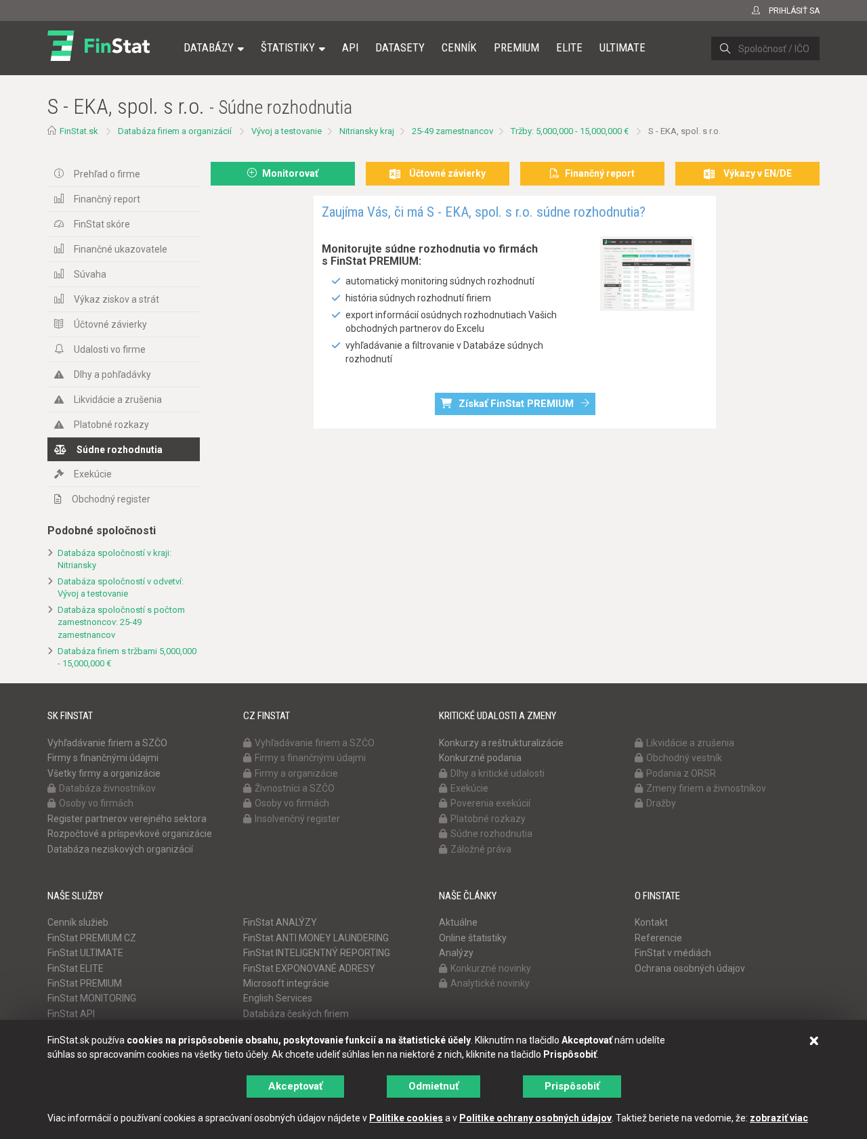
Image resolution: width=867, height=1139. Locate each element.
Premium (516, 47)
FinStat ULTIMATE (85, 952)
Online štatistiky (473, 937)
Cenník (459, 47)
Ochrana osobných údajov (690, 968)
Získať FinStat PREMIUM (516, 403)
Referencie (658, 937)
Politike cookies (406, 1118)
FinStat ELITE (75, 968)
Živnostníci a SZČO (295, 788)
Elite (569, 47)
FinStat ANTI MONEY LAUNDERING (316, 937)
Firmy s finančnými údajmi (102, 757)
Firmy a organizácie (296, 773)
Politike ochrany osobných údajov (535, 1118)
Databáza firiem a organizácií (175, 131)
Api (350, 47)
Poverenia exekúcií (490, 803)
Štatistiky (288, 47)
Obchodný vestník (684, 757)
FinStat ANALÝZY (280, 922)
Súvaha (90, 274)
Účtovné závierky (110, 324)
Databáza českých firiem (296, 1013)
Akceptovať (295, 1086)
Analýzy (456, 952)
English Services (277, 998)
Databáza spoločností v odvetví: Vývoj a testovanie (121, 587)
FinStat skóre (102, 224)
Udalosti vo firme (110, 349)
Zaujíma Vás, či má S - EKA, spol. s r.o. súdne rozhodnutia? (484, 212)
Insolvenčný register (297, 818)
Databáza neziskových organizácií (120, 849)
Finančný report (107, 199)
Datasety (400, 47)
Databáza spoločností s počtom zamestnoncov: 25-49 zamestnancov (121, 622)
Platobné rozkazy (111, 424)
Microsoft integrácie (286, 983)
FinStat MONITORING (91, 998)
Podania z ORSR (681, 773)
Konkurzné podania (480, 757)
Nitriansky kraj (366, 131)
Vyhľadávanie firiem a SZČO (107, 742)
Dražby (661, 803)
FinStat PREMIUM (84, 983)
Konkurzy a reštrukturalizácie (501, 742)
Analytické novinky (490, 983)
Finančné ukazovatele (120, 249)
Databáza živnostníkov (107, 788)
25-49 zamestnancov (452, 131)
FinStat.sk (79, 131)
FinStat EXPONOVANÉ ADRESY (309, 968)
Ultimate (622, 47)
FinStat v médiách (673, 952)
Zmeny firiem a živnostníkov (706, 788)
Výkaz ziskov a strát (116, 299)
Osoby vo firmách (96, 803)
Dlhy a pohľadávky (112, 374)
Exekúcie (93, 474)
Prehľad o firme (107, 174)
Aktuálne (458, 922)
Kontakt (651, 922)
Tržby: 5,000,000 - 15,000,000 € (570, 131)
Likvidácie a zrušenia (118, 399)
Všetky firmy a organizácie (104, 773)
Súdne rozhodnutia (120, 449)
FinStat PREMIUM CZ (91, 937)
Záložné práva (480, 849)
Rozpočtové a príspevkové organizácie (129, 833)
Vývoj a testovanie (286, 131)
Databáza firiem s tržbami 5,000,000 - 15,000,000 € (127, 657)
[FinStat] (98, 56)
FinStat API (71, 1013)
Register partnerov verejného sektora (127, 818)
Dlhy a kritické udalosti (497, 773)
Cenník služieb (77, 922)
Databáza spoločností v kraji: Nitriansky (114, 559)
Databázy (209, 47)
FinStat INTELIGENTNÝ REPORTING (316, 952)
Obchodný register (111, 499)
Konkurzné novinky (490, 968)
